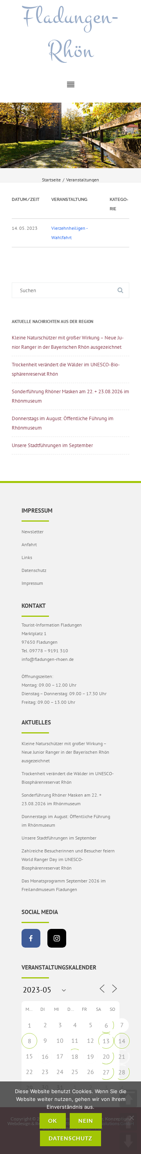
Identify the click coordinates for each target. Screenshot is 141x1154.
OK (52, 1120)
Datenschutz (34, 570)
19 (90, 1056)
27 (106, 1072)
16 (45, 1056)
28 (121, 1072)
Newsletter (32, 531)
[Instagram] (56, 938)
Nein (85, 1120)
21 (121, 1056)
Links (27, 557)
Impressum (32, 583)
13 (106, 1041)
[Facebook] (31, 938)
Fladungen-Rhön (70, 33)
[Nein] (131, 1118)
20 (106, 1056)
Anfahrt (29, 544)
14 (121, 1041)
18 (74, 1056)
